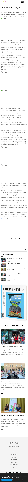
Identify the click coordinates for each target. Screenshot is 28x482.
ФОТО (14, 467)
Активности (9, 9)
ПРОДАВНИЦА (14, 469)
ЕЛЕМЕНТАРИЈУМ (14, 464)
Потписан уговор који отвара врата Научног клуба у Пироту (17, 269)
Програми (14, 459)
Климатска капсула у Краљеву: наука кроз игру (16, 259)
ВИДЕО (14, 465)
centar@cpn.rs (16, 448)
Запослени (14, 456)
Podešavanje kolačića (17, 479)
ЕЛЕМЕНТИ (14, 462)
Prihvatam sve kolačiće (7, 479)
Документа (14, 454)
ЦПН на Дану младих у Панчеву (14, 263)
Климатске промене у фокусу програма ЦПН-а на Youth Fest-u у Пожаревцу (17, 273)
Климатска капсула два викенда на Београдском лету (15, 278)
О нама (14, 457)
